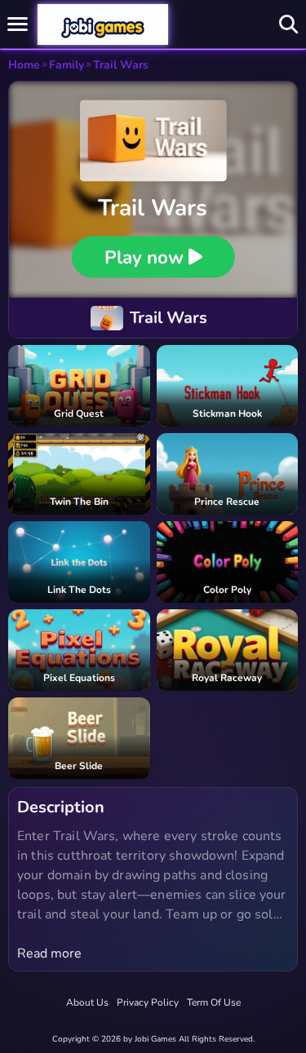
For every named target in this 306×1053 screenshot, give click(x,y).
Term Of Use (214, 1002)
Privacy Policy (148, 1002)
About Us (87, 1002)
